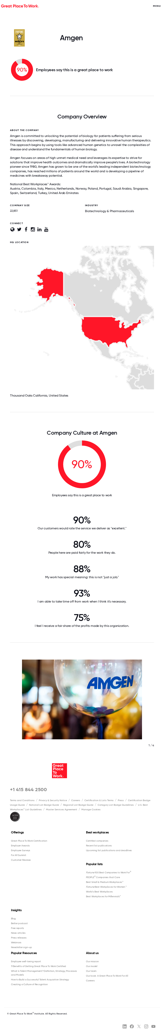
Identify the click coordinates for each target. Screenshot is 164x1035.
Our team (91, 971)
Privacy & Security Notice (53, 800)
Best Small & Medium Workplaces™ (104, 882)
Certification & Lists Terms (99, 800)
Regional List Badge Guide (78, 805)
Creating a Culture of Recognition (29, 984)
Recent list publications (99, 845)
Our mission (92, 961)
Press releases (19, 937)
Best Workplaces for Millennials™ (103, 896)
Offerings (17, 832)
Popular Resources (24, 953)
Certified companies (97, 840)
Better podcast (19, 923)
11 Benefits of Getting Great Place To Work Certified (38, 966)
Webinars (16, 942)
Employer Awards (20, 845)
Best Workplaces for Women (106, 886)
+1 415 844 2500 (28, 789)
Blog (13, 918)
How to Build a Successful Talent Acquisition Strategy (40, 979)
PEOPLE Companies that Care (103, 877)
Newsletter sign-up (21, 947)
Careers (75, 800)
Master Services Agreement (61, 809)
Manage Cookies (91, 809)
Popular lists (94, 864)
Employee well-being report (26, 961)
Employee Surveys (20, 850)
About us (92, 953)
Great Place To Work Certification (29, 840)
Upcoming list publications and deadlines (109, 850)
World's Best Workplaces (99, 891)
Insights (16, 910)
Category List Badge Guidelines (116, 805)
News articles (18, 933)
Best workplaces (97, 832)
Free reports (17, 928)
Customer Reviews (21, 860)
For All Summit (18, 855)
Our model (91, 966)
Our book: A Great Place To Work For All (107, 975)
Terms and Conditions (22, 800)
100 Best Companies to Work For (108, 872)
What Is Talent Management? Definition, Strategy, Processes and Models (44, 973)
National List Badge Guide (44, 805)
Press (121, 800)
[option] (82, 707)
